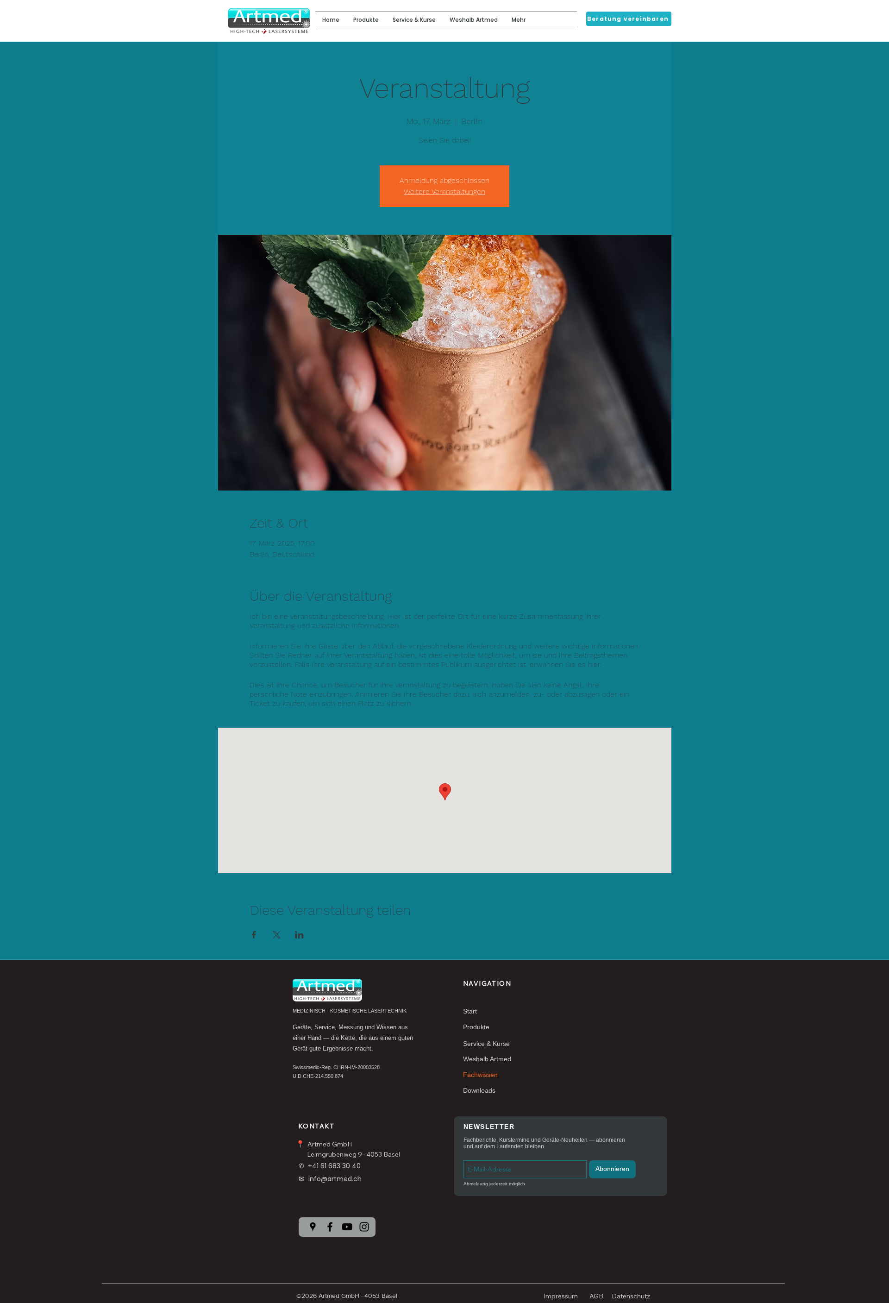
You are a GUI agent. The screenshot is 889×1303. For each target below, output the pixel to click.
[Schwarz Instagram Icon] (364, 1227)
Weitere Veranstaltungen (444, 191)
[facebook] (330, 1227)
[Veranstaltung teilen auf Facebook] (254, 934)
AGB (596, 1296)
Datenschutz (631, 1296)
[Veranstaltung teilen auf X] (276, 934)
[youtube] (347, 1227)
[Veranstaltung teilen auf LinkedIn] (299, 934)
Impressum (561, 1296)
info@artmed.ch (335, 1178)
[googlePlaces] (313, 1227)
